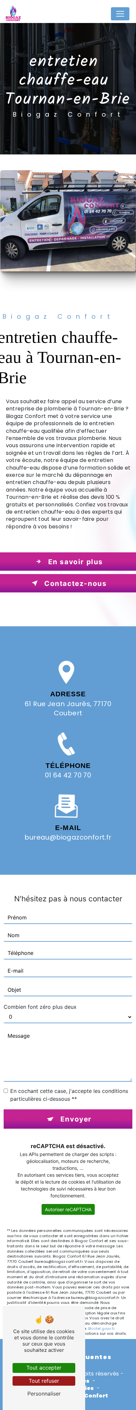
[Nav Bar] (120, 13)
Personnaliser (44, 1393)
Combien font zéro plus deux (40, 1007)
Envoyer (76, 1119)
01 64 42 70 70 (68, 775)
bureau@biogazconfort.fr (67, 837)
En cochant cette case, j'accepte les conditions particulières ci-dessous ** (69, 1095)
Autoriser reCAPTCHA (68, 1209)
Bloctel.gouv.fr (101, 1328)
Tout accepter (43, 1367)
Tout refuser (44, 1380)
